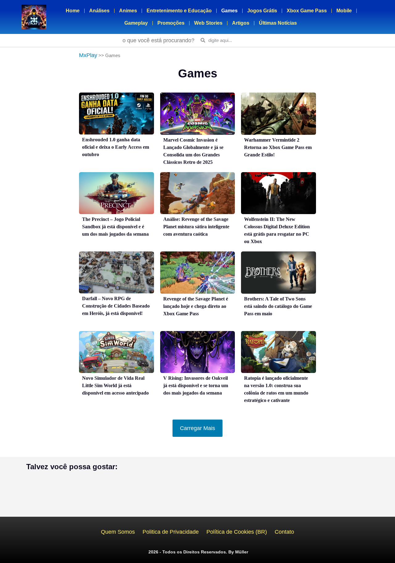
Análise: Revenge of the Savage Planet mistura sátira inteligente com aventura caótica (196, 227)
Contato (284, 532)
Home (73, 10)
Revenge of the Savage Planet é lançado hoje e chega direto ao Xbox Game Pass (195, 306)
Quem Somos (118, 532)
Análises (99, 10)
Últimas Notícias (278, 23)
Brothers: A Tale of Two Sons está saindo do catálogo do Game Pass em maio (278, 306)
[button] (197, 428)
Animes (128, 10)
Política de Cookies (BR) (236, 532)
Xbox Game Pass (307, 10)
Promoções (171, 23)
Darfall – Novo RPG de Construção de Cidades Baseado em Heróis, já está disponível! (116, 306)
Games (229, 10)
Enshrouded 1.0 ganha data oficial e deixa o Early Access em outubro (115, 147)
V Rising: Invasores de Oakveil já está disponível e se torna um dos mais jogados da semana (195, 385)
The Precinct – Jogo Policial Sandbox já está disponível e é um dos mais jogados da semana (115, 227)
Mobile (344, 10)
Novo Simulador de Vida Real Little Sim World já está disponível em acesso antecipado (115, 385)
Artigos (240, 23)
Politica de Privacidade (171, 532)
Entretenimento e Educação (179, 10)
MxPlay (88, 55)
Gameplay (136, 23)
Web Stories (208, 23)
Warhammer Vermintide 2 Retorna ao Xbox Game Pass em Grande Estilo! (278, 147)
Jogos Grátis (262, 10)
